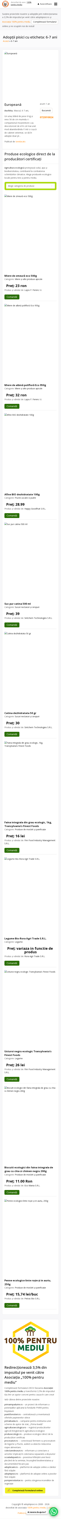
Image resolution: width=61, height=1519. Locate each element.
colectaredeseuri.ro (13, 1450)
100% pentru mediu (21, 3)
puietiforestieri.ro (12, 1414)
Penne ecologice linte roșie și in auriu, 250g (27, 1282)
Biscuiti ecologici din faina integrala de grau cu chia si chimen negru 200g (28, 1169)
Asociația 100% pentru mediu (16, 21)
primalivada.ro (11, 1421)
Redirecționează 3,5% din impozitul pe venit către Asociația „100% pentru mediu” (25, 1375)
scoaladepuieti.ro (12, 1457)
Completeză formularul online (27, 1490)
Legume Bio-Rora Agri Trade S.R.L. (25, 938)
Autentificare (46, 4)
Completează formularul (44, 21)
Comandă (12, 296)
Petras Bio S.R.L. (32, 1298)
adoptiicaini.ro (11, 1467)
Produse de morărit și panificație (30, 829)
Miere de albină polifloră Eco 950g (25, 385)
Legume (19, 941)
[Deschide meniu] (56, 4)
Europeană (12, 104)
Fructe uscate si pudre (25, 497)
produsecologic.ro (13, 1434)
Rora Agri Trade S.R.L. (34, 956)
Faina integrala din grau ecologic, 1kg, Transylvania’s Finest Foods (28, 824)
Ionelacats (20, 141)
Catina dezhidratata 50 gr (20, 713)
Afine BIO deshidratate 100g (22, 494)
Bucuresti (46, 110)
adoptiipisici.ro (11, 1473)
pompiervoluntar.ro (13, 1480)
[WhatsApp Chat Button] (53, 1511)
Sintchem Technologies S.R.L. (38, 618)
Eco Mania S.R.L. (32, 1185)
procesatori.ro (11, 1440)
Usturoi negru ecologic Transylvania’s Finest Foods (28, 1053)
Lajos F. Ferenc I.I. (33, 290)
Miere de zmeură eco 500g (20, 275)
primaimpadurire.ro (13, 1404)
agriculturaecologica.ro (15, 1427)
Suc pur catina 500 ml (17, 603)
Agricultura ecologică (14, 167)
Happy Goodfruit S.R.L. (35, 508)
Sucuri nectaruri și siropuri (27, 607)
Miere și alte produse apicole (28, 279)
